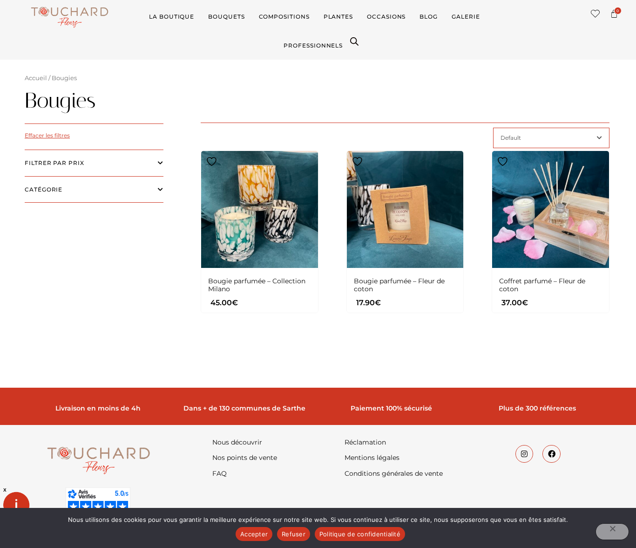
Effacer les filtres (47, 135)
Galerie (466, 16)
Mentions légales (372, 457)
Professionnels (313, 45)
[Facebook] (551, 454)
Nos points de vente (244, 457)
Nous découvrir (237, 442)
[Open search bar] (354, 40)
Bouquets (226, 16)
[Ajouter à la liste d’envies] (213, 161)
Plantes (338, 16)
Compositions (284, 16)
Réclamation (365, 442)
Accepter (254, 534)
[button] (595, 13)
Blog (428, 16)
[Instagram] (524, 454)
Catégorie (43, 189)
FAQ (219, 473)
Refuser (293, 534)
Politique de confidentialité (359, 534)
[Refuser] (612, 531)
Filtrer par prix (54, 162)
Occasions (386, 16)
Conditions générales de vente (394, 473)
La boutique (171, 16)
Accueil (36, 78)
